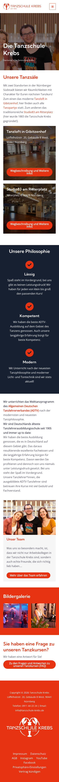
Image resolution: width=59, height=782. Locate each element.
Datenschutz (38, 754)
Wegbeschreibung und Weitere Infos (29, 172)
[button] (5, 616)
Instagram (26, 758)
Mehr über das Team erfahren (28, 575)
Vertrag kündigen (29, 771)
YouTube (41, 758)
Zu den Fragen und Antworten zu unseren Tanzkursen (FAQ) (29, 664)
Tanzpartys (10, 107)
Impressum (20, 754)
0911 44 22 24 (29, 705)
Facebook (29, 762)
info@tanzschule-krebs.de (29, 710)
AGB (14, 758)
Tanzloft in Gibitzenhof (26, 131)
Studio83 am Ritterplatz (38, 112)
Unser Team (16, 539)
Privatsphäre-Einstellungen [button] (29, 767)
